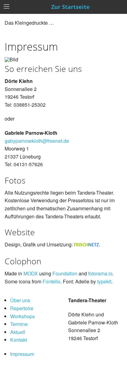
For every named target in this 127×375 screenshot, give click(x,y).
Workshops (22, 316)
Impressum (22, 353)
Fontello (51, 281)
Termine (19, 324)
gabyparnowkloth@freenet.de (37, 140)
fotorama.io (100, 273)
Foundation (64, 273)
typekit (104, 281)
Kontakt (18, 339)
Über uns (20, 300)
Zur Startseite (70, 6)
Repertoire (21, 308)
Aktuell (17, 332)
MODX (30, 273)
